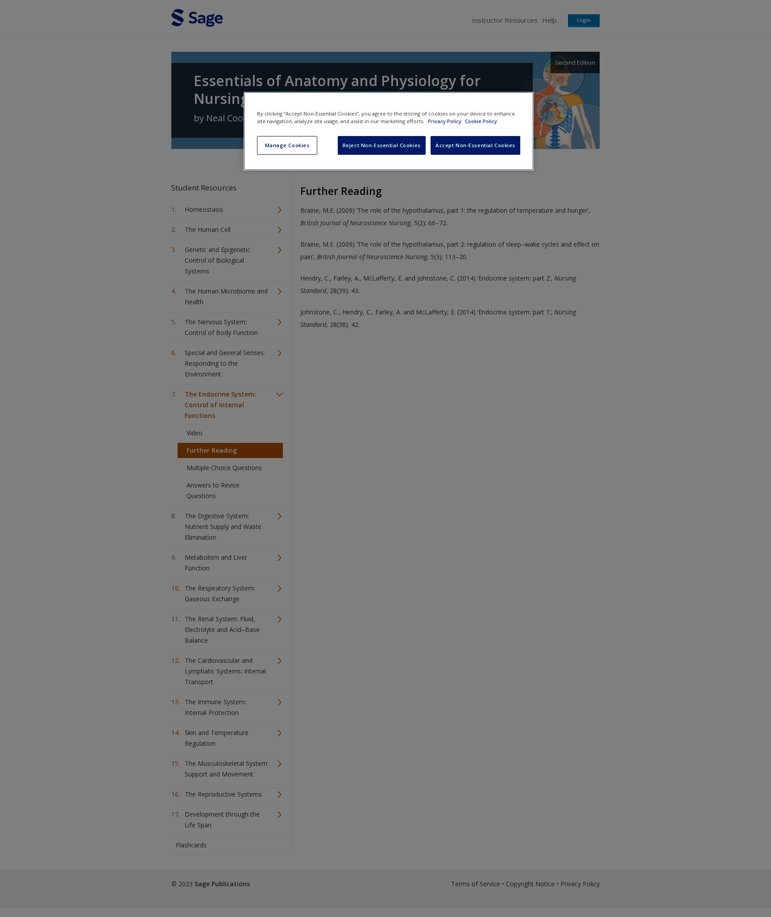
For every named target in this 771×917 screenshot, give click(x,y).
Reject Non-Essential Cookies (382, 145)
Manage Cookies (287, 145)
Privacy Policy (445, 121)
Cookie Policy (481, 121)
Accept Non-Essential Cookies (475, 145)
